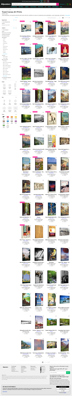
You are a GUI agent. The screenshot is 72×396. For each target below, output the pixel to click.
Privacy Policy (5, 391)
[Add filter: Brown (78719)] (3, 121)
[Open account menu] (65, 4)
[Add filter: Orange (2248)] (11, 116)
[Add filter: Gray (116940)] (11, 121)
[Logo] (6, 4)
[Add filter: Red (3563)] (7, 116)
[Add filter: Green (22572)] (3, 125)
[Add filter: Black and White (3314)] (3, 116)
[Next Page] (69, 17)
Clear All (16, 17)
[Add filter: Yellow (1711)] (15, 116)
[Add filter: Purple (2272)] (15, 121)
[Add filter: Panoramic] (9, 91)
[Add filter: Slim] (15, 85)
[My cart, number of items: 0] (70, 4)
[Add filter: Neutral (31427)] (7, 125)
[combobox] (34, 4)
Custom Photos (33, 6)
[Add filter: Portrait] (4, 85)
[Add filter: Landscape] (4, 91)
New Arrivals (40, 6)
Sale (61, 6)
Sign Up (68, 372)
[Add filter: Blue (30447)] (7, 121)
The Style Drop (14, 6)
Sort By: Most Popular (52, 17)
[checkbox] (4, 102)
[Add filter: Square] (10, 85)
